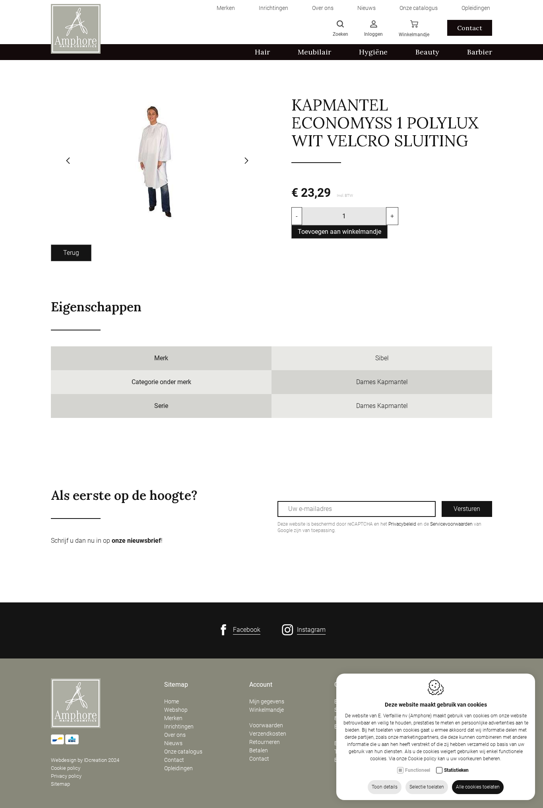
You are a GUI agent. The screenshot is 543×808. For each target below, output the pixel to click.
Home (171, 701)
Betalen (258, 750)
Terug (71, 252)
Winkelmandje (266, 710)
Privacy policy (66, 776)
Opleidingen (178, 768)
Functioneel (417, 770)
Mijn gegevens (266, 701)
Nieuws (173, 743)
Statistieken (456, 770)
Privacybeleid (402, 524)
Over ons (175, 735)
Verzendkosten (267, 733)
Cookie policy (65, 768)
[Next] (246, 161)
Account (260, 685)
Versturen (467, 509)
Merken (173, 718)
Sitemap (60, 784)
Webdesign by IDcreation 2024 (85, 760)
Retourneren (264, 742)
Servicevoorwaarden (451, 524)
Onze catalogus (183, 751)
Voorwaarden (266, 725)
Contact (469, 28)
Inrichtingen (179, 726)
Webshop (176, 710)
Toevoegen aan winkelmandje (339, 231)
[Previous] (68, 161)
